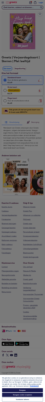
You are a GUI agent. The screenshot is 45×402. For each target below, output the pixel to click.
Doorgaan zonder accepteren (22, 395)
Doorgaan (22, 390)
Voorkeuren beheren (22, 399)
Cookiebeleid (34, 386)
